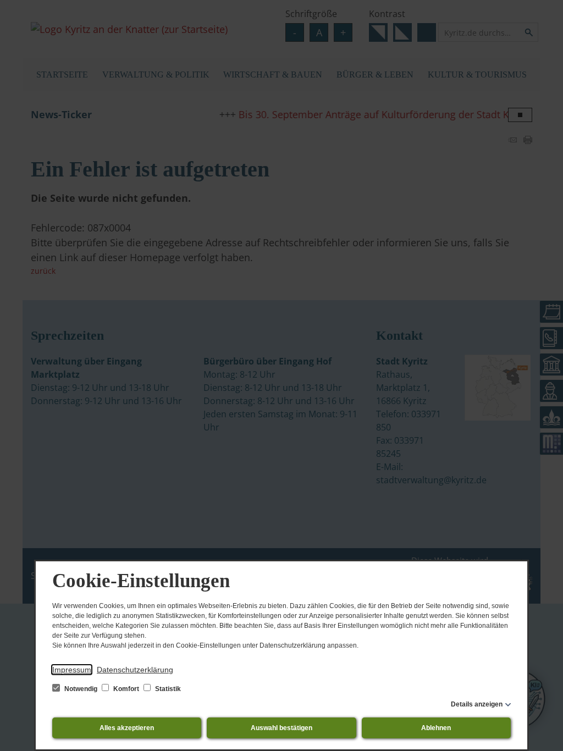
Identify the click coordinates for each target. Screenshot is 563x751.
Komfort (126, 689)
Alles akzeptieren (127, 728)
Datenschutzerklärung (135, 669)
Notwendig (81, 689)
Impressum (71, 669)
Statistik (167, 689)
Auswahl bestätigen (281, 728)
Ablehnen (436, 728)
